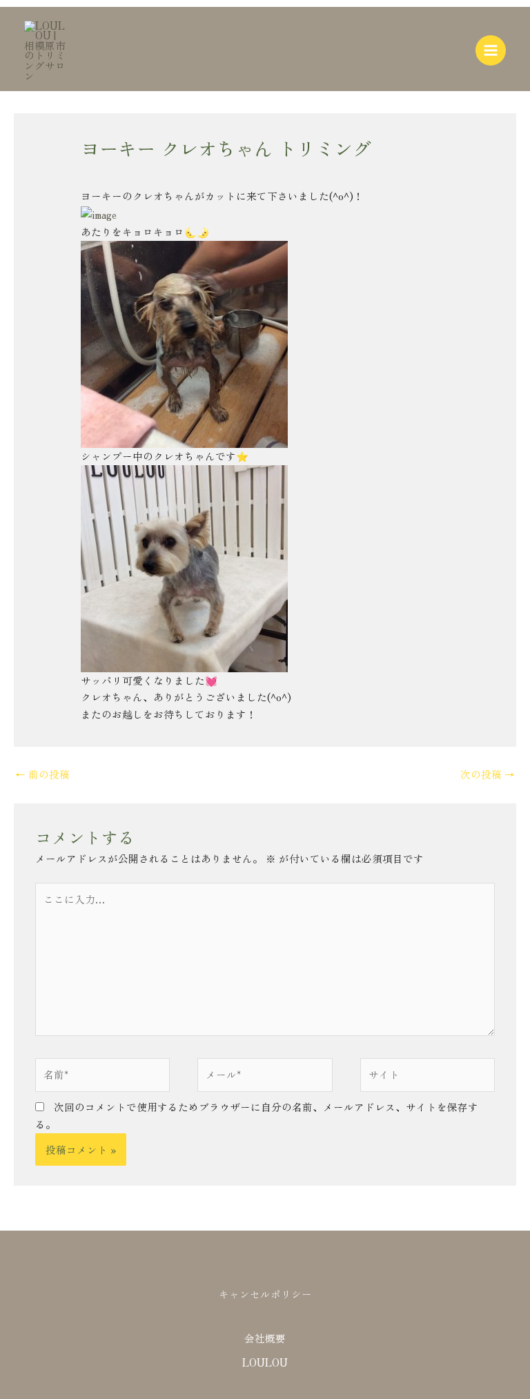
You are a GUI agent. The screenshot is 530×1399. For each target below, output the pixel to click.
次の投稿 (487, 774)
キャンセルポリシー (265, 1294)
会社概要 (265, 1338)
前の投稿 (42, 774)
